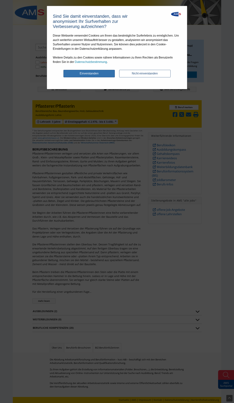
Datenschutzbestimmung (91, 61)
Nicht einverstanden (145, 73)
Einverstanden (89, 73)
